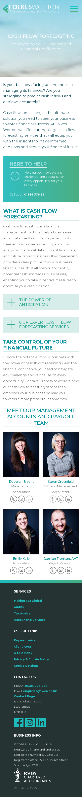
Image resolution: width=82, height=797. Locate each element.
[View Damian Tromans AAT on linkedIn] (68, 570)
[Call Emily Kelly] (13, 570)
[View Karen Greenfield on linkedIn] (68, 499)
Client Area (22, 646)
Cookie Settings (26, 665)
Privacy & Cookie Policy (31, 659)
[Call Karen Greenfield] (53, 499)
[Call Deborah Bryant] (13, 499)
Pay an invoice (25, 640)
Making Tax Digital (28, 600)
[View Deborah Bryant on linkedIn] (29, 499)
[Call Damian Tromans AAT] (53, 570)
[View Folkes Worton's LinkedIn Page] (41, 722)
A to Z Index (23, 653)
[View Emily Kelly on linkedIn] (29, 570)
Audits (19, 607)
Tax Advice (22, 613)
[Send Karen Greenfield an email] (60, 499)
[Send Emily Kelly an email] (21, 570)
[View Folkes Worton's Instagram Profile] (30, 722)
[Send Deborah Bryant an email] (21, 499)
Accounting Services (29, 619)
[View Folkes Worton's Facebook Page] (18, 722)
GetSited (36, 788)
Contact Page (24, 696)
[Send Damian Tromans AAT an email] (60, 570)
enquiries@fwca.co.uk (40, 691)
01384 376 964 (35, 194)
